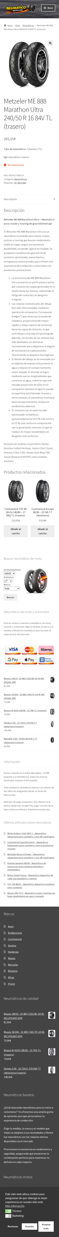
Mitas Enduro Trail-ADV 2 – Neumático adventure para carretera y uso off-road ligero (30, 835)
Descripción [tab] (10, 199)
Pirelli (11, 983)
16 (15, 182)
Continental (15, 939)
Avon (11, 926)
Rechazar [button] (13, 1226)
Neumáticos (28, 25)
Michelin (13, 971)
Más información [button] (14, 1206)
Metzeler (22, 182)
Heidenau (13, 951)
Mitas (11, 977)
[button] (50, 43)
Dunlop (12, 945)
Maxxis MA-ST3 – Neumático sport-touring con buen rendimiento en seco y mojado (31, 895)
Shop (17, 25)
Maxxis (11, 958)
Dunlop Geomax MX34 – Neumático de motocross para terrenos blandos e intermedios (26, 866)
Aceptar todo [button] (46, 1226)
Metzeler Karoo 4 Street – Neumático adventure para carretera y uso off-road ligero (30, 856)
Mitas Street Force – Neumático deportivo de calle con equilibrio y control (30, 877)
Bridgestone (15, 932)
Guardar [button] (29, 1226)
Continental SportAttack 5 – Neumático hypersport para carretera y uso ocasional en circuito (30, 845)
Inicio (10, 25)
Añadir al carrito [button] (16, 531)
